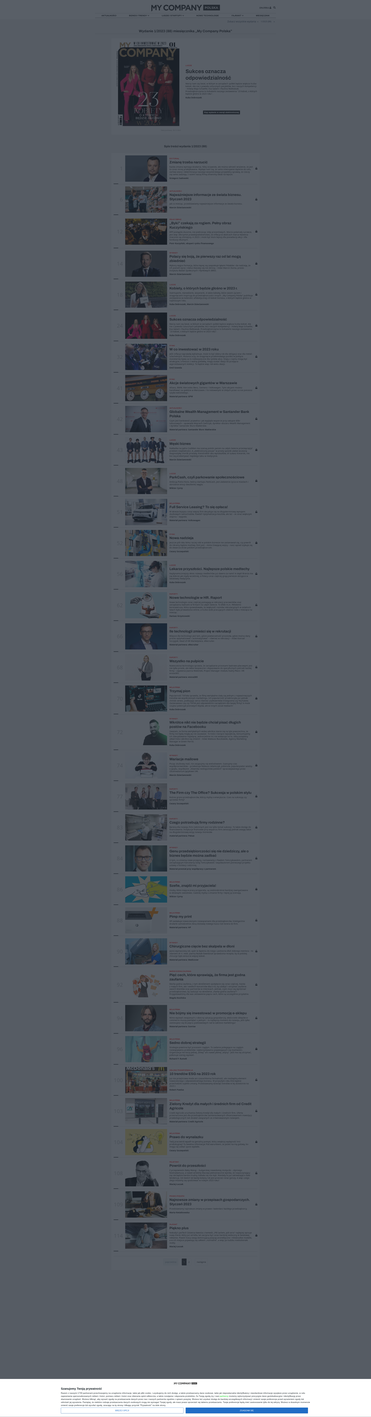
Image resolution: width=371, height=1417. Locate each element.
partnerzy (224, 1396)
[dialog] (185, 1398)
